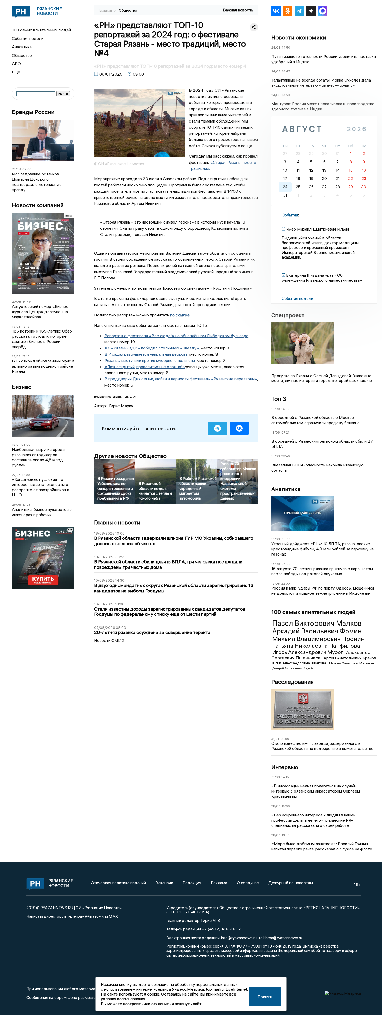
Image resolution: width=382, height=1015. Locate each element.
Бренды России (33, 112)
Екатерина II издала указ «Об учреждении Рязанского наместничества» (322, 277)
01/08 (275, 777)
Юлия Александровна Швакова (299, 663)
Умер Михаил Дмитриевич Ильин (317, 229)
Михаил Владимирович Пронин (318, 638)
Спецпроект (287, 315)
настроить (133, 1003)
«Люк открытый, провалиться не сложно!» (144, 366)
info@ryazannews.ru (239, 937)
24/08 (275, 47)
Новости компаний (38, 205)
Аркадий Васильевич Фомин (317, 631)
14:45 (27, 301)
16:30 (285, 409)
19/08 (16, 326)
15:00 (286, 806)
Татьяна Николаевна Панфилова (316, 645)
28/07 (275, 806)
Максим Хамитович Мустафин (352, 663)
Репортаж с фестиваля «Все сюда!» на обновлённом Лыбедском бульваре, (176, 335)
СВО (16, 63)
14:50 (286, 47)
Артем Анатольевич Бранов (350, 657)
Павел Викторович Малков (316, 623)
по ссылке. (180, 314)
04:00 (286, 564)
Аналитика (22, 46)
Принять (265, 996)
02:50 (284, 739)
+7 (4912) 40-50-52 (221, 928)
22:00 (285, 583)
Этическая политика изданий (118, 882)
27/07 (16, 475)
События (290, 215)
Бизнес (21, 387)
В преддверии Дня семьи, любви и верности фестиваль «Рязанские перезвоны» (180, 378)
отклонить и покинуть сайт (176, 1003)
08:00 (25, 444)
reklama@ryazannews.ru (280, 937)
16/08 (275, 539)
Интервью (284, 767)
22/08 (16, 169)
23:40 (285, 456)
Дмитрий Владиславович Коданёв (292, 668)
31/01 (275, 739)
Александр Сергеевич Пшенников (320, 655)
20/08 (16, 301)
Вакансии (164, 882)
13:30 (285, 835)
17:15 (25, 356)
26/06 (16, 504)
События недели (27, 38)
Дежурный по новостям (290, 882)
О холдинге (248, 882)
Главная (106, 10)
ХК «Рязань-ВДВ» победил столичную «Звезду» (151, 347)
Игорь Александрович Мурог (308, 652)
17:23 (26, 504)
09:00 (26, 169)
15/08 (275, 583)
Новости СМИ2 (109, 640)
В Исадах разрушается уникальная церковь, (146, 354)
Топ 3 (278, 398)
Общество (22, 55)
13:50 (286, 95)
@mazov (93, 916)
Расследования (292, 681)
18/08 (16, 356)
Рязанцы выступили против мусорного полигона (149, 360)
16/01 (16, 444)
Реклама (219, 882)
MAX (113, 916)
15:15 (26, 326)
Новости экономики (298, 37)
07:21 (285, 432)
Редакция (192, 882)
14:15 (285, 777)
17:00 (26, 475)
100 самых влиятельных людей (41, 29)
